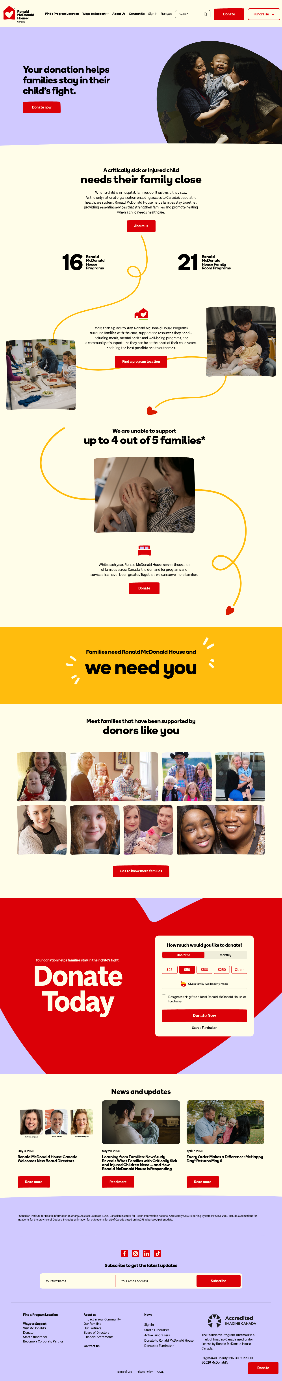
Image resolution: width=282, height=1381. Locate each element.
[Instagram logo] (135, 1253)
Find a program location (141, 361)
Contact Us (137, 14)
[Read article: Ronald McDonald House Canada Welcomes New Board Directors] (56, 1122)
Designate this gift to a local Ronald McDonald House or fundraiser (207, 999)
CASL (160, 1371)
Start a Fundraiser (204, 1028)
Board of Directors (96, 1333)
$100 (204, 970)
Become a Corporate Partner (43, 1341)
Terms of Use (124, 1371)
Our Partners (92, 1328)
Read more (33, 1182)
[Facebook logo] (124, 1253)
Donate (229, 14)
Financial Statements (98, 1337)
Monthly (225, 955)
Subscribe (218, 1281)
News (148, 1315)
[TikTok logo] (157, 1253)
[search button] (206, 14)
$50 (187, 970)
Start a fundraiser (35, 1337)
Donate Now (204, 1015)
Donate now (41, 107)
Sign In (149, 1325)
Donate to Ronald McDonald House (169, 1340)
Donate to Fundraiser (159, 1346)
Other (239, 970)
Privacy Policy (145, 1371)
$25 (170, 970)
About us (141, 226)
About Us (118, 14)
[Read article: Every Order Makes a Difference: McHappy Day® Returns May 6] (225, 1122)
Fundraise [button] (262, 14)
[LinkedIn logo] (146, 1253)
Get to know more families (141, 871)
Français (166, 14)
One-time (183, 955)
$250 (222, 970)
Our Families (92, 1324)
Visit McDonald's (34, 1328)
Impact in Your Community (102, 1319)
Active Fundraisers (157, 1335)
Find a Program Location (62, 14)
